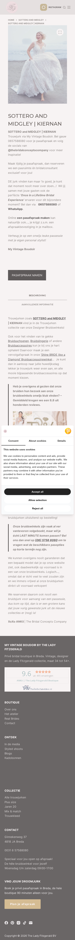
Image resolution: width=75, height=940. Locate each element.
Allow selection (37, 500)
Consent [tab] (13, 440)
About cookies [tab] (37, 440)
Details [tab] (62, 440)
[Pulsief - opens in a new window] (68, 431)
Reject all (37, 508)
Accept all (37, 491)
